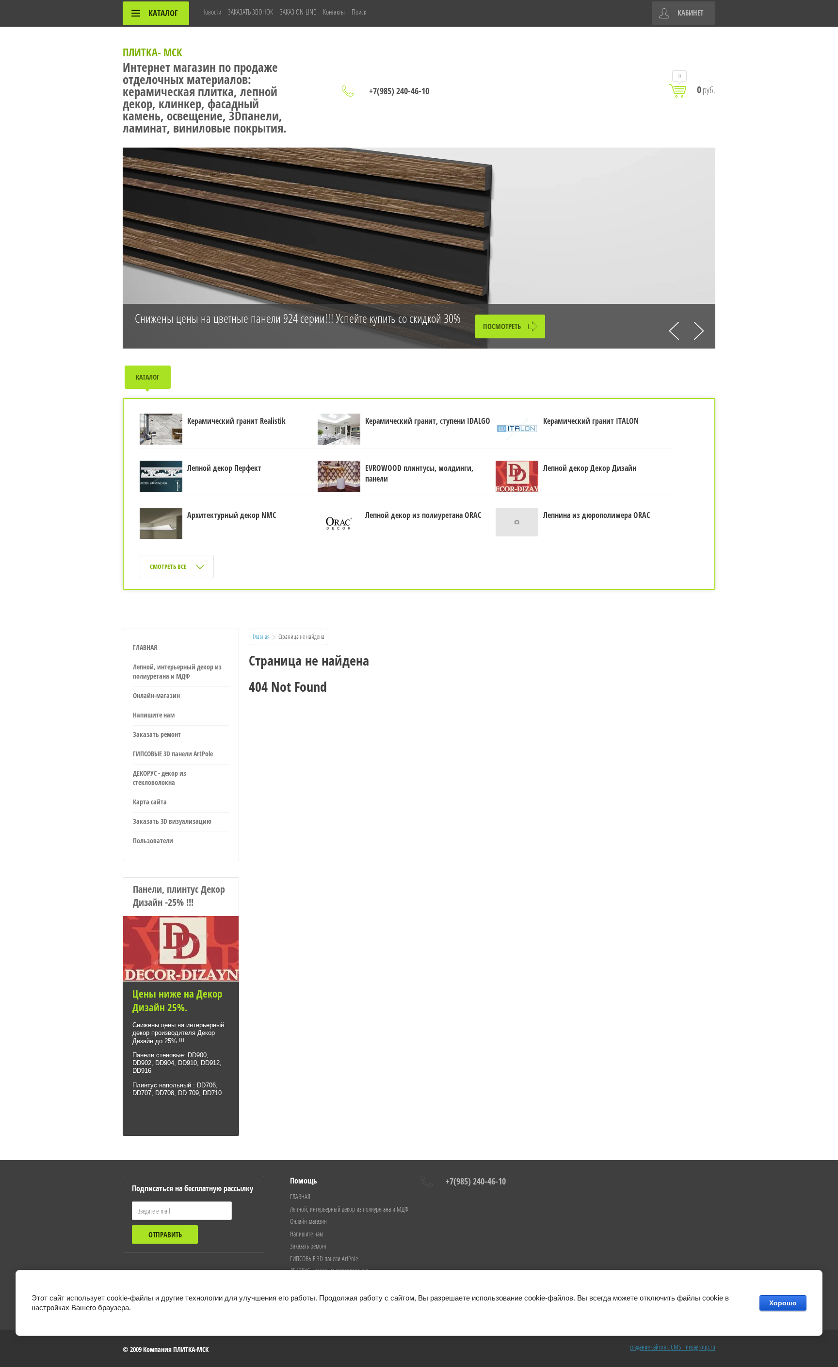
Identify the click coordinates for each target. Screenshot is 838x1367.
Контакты (334, 12)
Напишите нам (154, 714)
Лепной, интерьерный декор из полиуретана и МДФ (177, 671)
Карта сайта (150, 801)
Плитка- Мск (152, 52)
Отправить (165, 1234)
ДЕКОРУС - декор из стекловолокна (159, 777)
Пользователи (153, 840)
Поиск (359, 12)
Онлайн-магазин (156, 695)
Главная (261, 636)
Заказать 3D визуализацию (172, 821)
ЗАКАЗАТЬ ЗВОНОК (250, 12)
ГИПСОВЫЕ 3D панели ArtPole (173, 753)
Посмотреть (502, 326)
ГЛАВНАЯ (145, 647)
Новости (211, 12)
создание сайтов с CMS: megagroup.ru (672, 1346)
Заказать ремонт (157, 734)
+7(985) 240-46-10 (399, 91)
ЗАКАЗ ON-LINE (298, 12)
